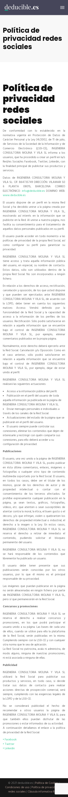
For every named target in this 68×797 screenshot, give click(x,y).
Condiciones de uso (17, 787)
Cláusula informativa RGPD (44, 791)
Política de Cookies (47, 783)
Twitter (9, 744)
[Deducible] (22, 7)
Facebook (11, 739)
